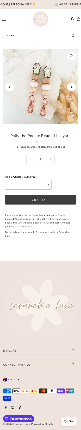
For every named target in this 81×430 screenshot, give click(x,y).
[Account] (72, 19)
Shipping (35, 146)
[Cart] (78, 19)
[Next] (71, 86)
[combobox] (40, 35)
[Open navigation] (15, 19)
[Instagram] (12, 407)
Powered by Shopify (42, 424)
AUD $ (12, 379)
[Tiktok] (20, 407)
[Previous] (9, 86)
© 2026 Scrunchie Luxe (16, 424)
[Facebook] (6, 407)
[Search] (73, 35)
